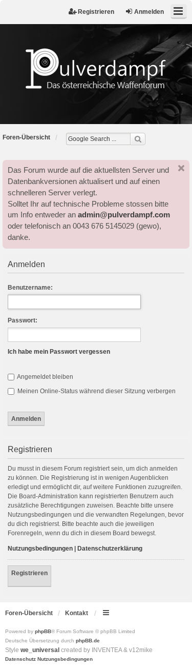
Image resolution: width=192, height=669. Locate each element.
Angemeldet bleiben (44, 376)
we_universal (39, 650)
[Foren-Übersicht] (96, 68)
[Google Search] (137, 139)
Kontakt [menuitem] (76, 613)
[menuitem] (20, 659)
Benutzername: (30, 287)
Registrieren (29, 573)
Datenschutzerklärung (109, 548)
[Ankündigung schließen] (181, 168)
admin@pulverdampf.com (124, 215)
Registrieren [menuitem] (96, 11)
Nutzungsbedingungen (40, 548)
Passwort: (22, 320)
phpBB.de (88, 640)
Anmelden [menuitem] (149, 11)
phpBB (43, 631)
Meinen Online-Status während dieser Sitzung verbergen (96, 391)
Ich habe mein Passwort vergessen (59, 351)
